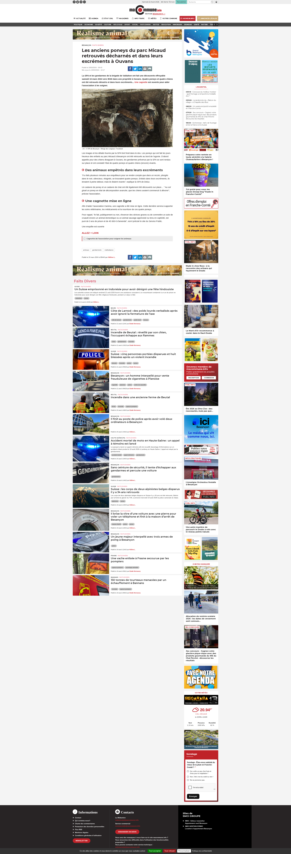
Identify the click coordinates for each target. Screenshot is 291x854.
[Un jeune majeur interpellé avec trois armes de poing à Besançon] (91, 542)
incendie (131, 341)
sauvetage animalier (132, 567)
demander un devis (127, 832)
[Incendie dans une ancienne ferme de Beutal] (91, 402)
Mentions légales (81, 832)
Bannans (114, 577)
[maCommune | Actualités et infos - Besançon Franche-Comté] (145, 10)
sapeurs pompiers (131, 406)
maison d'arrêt (116, 524)
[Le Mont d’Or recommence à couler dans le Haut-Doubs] (201, 316)
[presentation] (165, 144)
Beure (113, 308)
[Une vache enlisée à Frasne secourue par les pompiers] (91, 564)
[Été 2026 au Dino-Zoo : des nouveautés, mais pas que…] (201, 394)
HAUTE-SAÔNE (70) (118, 438)
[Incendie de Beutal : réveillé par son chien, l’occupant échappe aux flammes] (91, 338)
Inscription (193, 378)
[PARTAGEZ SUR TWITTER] (135, 68)
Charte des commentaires (85, 824)
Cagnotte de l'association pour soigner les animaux (108, 239)
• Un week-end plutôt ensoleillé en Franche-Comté (201, 107)
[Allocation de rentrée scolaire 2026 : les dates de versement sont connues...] (201, 602)
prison (132, 524)
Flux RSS (78, 829)
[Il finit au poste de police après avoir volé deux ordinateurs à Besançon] (91, 424)
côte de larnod (116, 320)
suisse (86, 298)
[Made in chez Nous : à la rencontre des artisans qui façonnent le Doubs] (201, 251)
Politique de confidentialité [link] (202, 851)
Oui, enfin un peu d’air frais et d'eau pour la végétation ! (200, 772)
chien (113, 341)
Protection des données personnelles (89, 826)
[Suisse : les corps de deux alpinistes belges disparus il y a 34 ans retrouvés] (91, 494)
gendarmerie (97, 250)
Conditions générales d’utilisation (88, 835)
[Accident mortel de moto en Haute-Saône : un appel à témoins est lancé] (91, 446)
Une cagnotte (140, 82)
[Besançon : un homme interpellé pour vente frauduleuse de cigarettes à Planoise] (91, 381)
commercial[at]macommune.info (127, 826)
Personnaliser (184, 851)
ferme (113, 406)
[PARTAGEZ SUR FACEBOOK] (130, 68)
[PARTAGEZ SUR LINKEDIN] (140, 68)
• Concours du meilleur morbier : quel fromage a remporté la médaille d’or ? (201, 94)
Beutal (114, 330)
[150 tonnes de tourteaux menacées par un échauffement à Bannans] (91, 585)
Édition (148, 14)
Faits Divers (98, 45)
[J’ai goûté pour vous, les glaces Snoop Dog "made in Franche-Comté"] (201, 175)
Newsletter (82, 841)
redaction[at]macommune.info (127, 820)
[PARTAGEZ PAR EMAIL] (145, 68)
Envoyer (193, 796)
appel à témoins (129, 455)
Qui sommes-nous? (82, 821)
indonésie (79, 298)
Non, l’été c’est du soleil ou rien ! (201, 777)
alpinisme (115, 501)
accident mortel (116, 455)
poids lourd (137, 320)
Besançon (86, 45)
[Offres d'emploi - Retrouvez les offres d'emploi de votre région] (201, 208)
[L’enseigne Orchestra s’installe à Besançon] (201, 467)
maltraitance (109, 250)
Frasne (114, 555)
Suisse (77, 286)
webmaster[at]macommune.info (127, 847)
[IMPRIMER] (149, 68)
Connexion (209, 378)
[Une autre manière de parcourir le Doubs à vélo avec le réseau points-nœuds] (201, 512)
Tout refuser (169, 851)
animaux (86, 250)
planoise (122, 385)
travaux (146, 320)
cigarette (114, 385)
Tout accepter (155, 851)
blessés (114, 363)
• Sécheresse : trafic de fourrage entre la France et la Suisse (201, 124)
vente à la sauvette (140, 385)
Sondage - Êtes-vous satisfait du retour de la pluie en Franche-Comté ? (201, 764)
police (129, 363)
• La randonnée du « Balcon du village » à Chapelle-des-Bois (201, 101)
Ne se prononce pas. (197, 780)
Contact (78, 818)
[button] (212, 2)
